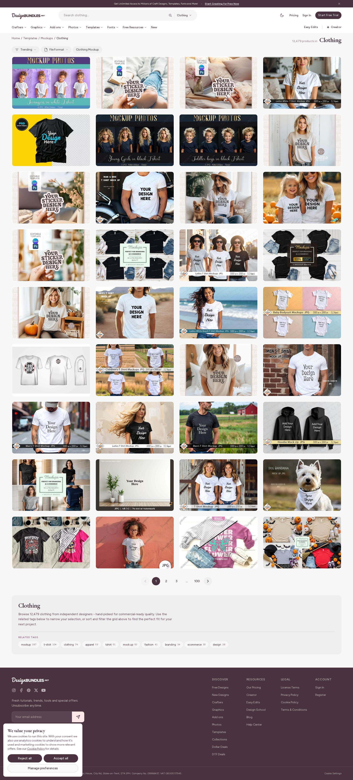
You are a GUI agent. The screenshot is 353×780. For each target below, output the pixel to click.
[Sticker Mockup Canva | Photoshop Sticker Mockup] (218, 83)
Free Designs (220, 687)
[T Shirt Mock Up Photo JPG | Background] (135, 428)
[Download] (76, 62)
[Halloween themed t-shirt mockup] (302, 542)
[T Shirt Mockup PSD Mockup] (51, 140)
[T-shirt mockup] (302, 255)
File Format (56, 49)
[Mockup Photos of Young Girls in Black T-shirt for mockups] (135, 140)
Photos (217, 724)
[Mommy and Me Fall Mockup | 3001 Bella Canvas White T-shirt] (302, 198)
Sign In (307, 15)
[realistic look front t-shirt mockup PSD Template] (51, 542)
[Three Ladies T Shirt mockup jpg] (218, 255)
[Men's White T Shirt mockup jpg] (51, 428)
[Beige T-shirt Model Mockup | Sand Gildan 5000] (302, 140)
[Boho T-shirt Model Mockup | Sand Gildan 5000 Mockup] (218, 370)
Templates (30, 38)
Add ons (217, 717)
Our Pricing (253, 687)
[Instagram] (14, 690)
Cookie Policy (289, 702)
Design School (256, 710)
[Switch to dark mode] (282, 15)
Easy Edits (253, 702)
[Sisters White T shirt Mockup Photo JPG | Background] (218, 485)
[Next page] (208, 581)
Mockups (47, 38)
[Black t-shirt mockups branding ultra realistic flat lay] (135, 255)
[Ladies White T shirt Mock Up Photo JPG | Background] (302, 83)
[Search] (170, 15)
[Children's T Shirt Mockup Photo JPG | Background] (135, 370)
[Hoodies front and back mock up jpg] (302, 428)
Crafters (217, 702)
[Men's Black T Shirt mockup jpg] (218, 428)
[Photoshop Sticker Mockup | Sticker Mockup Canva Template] (135, 83)
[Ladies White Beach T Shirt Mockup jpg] (218, 313)
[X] (36, 690)
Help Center (254, 724)
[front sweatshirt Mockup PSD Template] (218, 542)
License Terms (290, 687)
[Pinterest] (29, 690)
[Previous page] (145, 581)
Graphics (218, 710)
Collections (219, 739)
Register (320, 695)
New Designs (220, 695)
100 (197, 581)
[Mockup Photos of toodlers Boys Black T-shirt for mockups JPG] (218, 140)
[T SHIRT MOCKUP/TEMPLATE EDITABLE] (51, 370)
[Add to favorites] (84, 62)
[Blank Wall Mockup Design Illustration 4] (135, 485)
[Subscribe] (78, 717)
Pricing (293, 15)
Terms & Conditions (294, 710)
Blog (249, 717)
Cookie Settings (332, 773)
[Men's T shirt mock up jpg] (302, 370)
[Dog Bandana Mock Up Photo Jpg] (302, 485)
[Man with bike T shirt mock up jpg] (135, 198)
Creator (251, 695)
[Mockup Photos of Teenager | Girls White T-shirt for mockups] (51, 83)
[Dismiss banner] (339, 3)
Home (16, 38)
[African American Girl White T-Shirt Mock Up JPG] (135, 542)
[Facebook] (21, 690)
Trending (26, 49)
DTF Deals (218, 754)
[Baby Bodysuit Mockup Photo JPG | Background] (302, 313)
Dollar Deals (220, 747)
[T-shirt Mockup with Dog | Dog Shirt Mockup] (218, 198)
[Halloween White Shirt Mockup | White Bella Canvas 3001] (51, 313)
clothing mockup (87, 49)
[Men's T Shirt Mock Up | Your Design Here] (135, 313)
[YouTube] (43, 690)
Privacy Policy (289, 695)
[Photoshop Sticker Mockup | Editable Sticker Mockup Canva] (51, 255)
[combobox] (115, 15)
